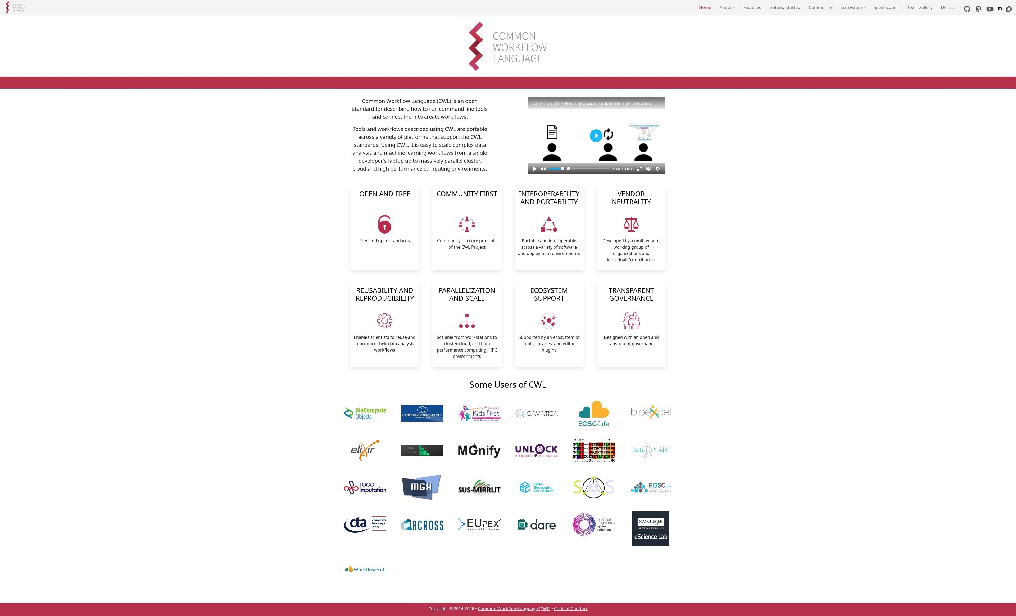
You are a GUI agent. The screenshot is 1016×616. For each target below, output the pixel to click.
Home (705, 7)
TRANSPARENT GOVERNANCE (631, 294)
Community (820, 7)
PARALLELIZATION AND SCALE (466, 294)
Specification (886, 7)
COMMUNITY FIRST (467, 194)
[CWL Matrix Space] (1000, 10)
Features (752, 7)
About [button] (726, 7)
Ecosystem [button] (851, 7)
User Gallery (920, 7)
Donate (948, 7)
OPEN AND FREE (384, 194)
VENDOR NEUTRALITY (631, 198)
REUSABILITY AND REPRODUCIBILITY (385, 294)
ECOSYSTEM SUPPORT (549, 294)
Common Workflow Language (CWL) (514, 609)
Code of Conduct (571, 609)
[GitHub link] (967, 10)
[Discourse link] (1009, 10)
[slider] (556, 168)
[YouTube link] (990, 10)
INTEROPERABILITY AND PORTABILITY (549, 198)
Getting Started (784, 7)
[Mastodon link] (978, 10)
